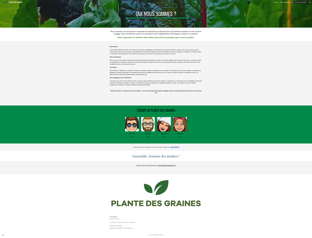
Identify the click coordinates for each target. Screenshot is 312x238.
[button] (310, 2)
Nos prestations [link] (285, 2)
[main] (156, 13)
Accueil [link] (276, 2)
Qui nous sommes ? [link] (301, 2)
